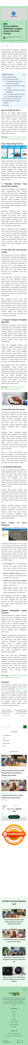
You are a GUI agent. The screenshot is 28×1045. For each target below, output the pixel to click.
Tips (4, 738)
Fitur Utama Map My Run (11, 79)
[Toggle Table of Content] (23, 75)
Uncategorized (7, 735)
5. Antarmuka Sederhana (14, 96)
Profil (4, 746)
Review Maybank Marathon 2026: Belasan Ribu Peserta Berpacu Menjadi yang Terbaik (13, 773)
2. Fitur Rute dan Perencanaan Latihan (15, 87)
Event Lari (14, 1011)
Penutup (6, 105)
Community (14, 1020)
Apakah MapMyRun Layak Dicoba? (12, 102)
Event (3, 768)
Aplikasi (5, 23)
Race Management (14, 1024)
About (14, 1013)
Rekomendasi (6, 743)
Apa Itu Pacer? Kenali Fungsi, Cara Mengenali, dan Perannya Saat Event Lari (14, 959)
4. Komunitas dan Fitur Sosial (15, 94)
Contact (14, 1016)
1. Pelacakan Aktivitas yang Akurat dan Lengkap (14, 82)
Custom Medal (14, 1022)
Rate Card (14, 1026)
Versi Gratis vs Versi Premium (12, 98)
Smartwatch (6, 740)
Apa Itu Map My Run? (9, 77)
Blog (14, 1018)
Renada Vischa (11, 36)
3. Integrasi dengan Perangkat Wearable (15, 91)
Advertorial (4, 793)
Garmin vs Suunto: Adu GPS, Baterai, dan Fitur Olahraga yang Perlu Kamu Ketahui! (14, 979)
